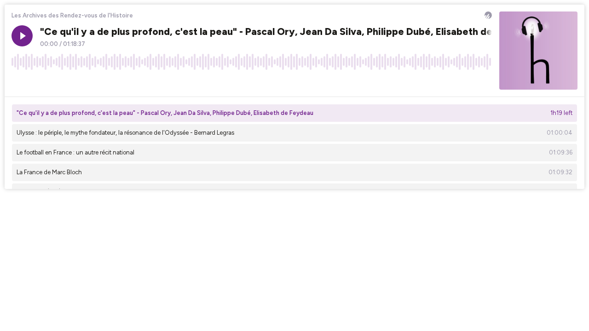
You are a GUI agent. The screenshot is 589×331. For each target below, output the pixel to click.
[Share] (467, 82)
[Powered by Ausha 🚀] (488, 15)
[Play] (22, 35)
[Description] (485, 82)
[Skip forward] (53, 82)
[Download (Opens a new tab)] (450, 82)
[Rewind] (18, 82)
